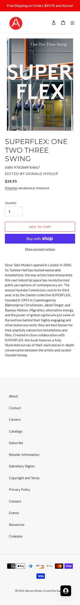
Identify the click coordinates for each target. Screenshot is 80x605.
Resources (16, 525)
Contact (15, 408)
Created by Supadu (54, 590)
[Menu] (72, 22)
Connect (15, 501)
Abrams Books (33, 590)
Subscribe (16, 443)
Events (14, 513)
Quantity (10, 203)
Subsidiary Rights (22, 466)
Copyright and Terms (24, 478)
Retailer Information (24, 455)
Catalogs (15, 431)
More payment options (40, 249)
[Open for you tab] (65, 590)
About (13, 396)
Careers (15, 419)
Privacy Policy (19, 489)
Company (16, 536)
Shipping (11, 188)
